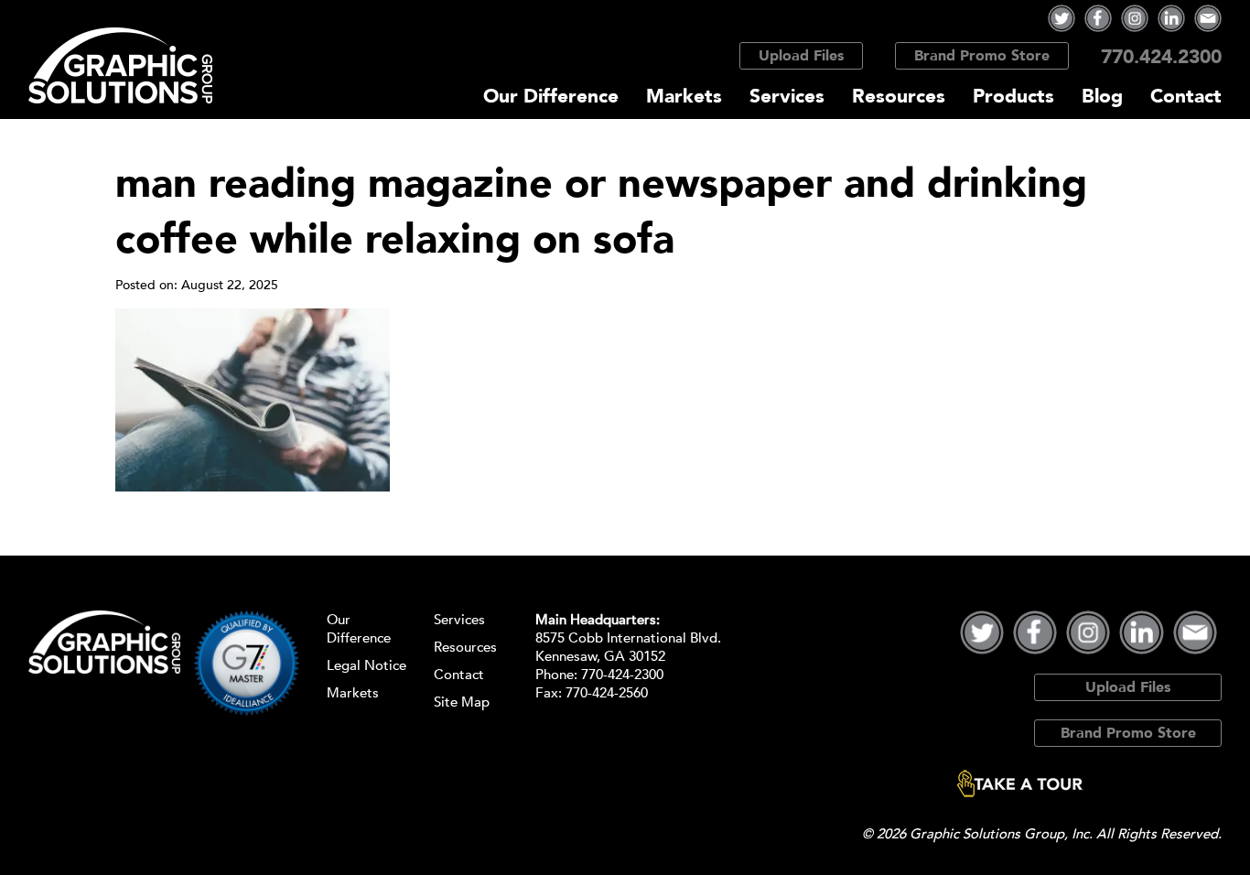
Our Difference (551, 96)
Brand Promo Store (982, 56)
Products (1013, 96)
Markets (684, 96)
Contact (1186, 96)
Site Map (462, 702)
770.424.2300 (1161, 57)
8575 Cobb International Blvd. (628, 638)
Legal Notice (366, 665)
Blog (1102, 96)
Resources (898, 96)
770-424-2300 (622, 674)
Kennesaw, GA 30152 (600, 656)
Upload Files (801, 56)
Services (786, 96)
